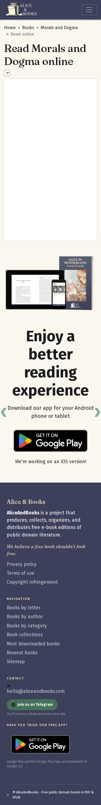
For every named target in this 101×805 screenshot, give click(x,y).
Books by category (27, 626)
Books (28, 27)
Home (10, 27)
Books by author (25, 617)
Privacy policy (22, 564)
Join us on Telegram (35, 704)
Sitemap (16, 662)
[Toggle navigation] (89, 9)
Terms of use (20, 573)
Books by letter (23, 608)
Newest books (22, 653)
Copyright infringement (32, 582)
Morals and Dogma (59, 27)
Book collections (25, 635)
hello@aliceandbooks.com (36, 691)
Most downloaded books (33, 644)
